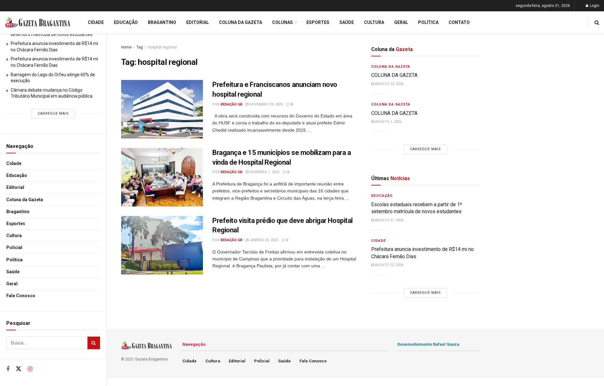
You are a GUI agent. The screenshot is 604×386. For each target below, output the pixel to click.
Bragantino (18, 211)
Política (14, 259)
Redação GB (231, 104)
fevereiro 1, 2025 (264, 172)
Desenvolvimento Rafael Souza (428, 344)
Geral (12, 283)
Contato (459, 22)
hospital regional (162, 47)
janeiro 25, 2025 (263, 240)
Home (126, 47)
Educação (16, 175)
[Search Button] (93, 343)
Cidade (13, 163)
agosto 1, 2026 (387, 122)
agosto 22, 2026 (388, 84)
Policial (14, 247)
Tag (140, 47)
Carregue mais (53, 113)
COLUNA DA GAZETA (394, 75)
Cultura (14, 235)
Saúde (13, 271)
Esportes (15, 223)
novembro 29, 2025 (266, 104)
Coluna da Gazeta (24, 199)
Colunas (282, 22)
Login (594, 5)
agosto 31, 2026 (388, 220)
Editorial (15, 187)
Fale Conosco (20, 295)
